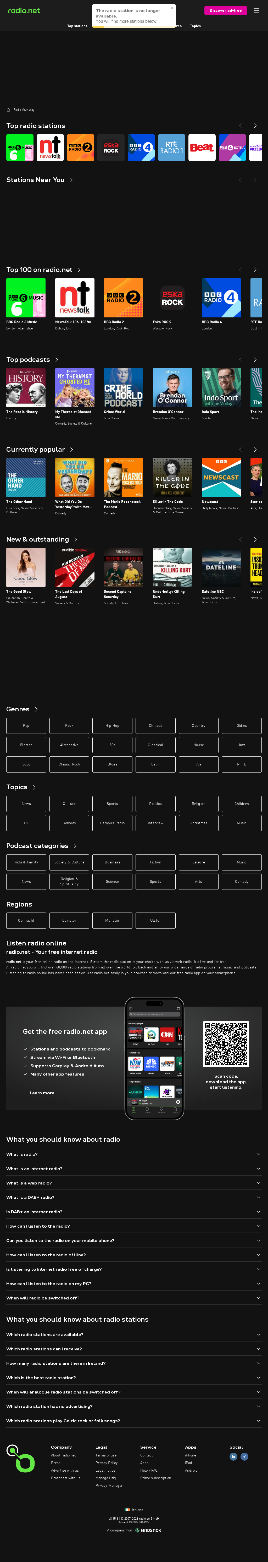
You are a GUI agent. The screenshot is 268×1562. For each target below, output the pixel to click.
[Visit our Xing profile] (244, 1457)
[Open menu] (256, 10)
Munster (112, 920)
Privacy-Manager (109, 1486)
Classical (155, 745)
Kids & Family (26, 862)
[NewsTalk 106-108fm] (50, 147)
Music (242, 823)
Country (198, 726)
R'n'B (242, 764)
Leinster (69, 920)
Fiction (155, 862)
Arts (198, 882)
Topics (195, 26)
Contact (146, 1455)
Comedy (69, 823)
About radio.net (63, 1455)
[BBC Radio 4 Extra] (232, 147)
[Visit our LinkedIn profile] (233, 1457)
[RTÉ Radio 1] (171, 147)
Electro (26, 745)
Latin (155, 764)
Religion (198, 804)
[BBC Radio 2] (80, 147)
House (198, 745)
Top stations (77, 26)
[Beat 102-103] (202, 147)
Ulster (155, 920)
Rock (69, 726)
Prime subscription (155, 1478)
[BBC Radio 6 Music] (20, 147)
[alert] (134, 16)
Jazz (241, 745)
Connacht (26, 920)
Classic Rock (69, 764)
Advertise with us (65, 1470)
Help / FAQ (149, 1470)
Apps (144, 1463)
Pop (26, 726)
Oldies (242, 726)
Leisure (198, 862)
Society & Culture (69, 862)
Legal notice (105, 1470)
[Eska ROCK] (111, 147)
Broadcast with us (65, 1478)
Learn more (42, 1093)
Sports (112, 804)
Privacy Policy (107, 1463)
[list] (134, 147)
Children (241, 804)
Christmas (198, 823)
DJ (26, 823)
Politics (155, 804)
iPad (188, 1463)
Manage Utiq (106, 1478)
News (26, 804)
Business (112, 862)
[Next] (255, 123)
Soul (26, 764)
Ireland (137, 1510)
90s (199, 764)
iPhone (190, 1455)
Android (191, 1470)
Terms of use (106, 1455)
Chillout (155, 726)
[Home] (8, 110)
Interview (155, 823)
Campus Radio (112, 823)
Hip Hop (112, 726)
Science (112, 882)
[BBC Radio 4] (141, 147)
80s (112, 745)
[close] (172, 8)
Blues (112, 764)
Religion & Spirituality (69, 881)
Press (55, 1463)
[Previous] (240, 123)
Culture (69, 804)
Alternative (69, 745)
